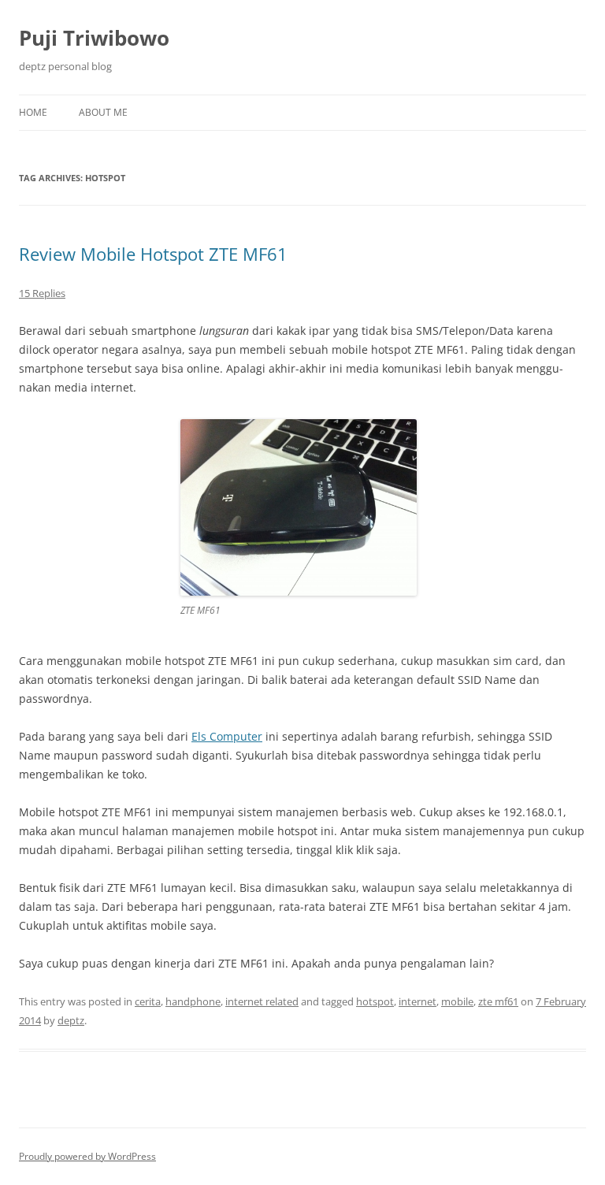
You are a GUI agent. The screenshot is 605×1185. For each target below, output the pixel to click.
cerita (148, 1001)
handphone (193, 1001)
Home (33, 112)
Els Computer (226, 736)
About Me (103, 112)
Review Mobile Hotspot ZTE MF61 (153, 254)
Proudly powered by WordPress (87, 1156)
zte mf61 (498, 1001)
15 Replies (42, 293)
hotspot (375, 1001)
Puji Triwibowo (94, 38)
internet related (262, 1001)
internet (417, 1001)
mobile (457, 1001)
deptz (71, 1020)
